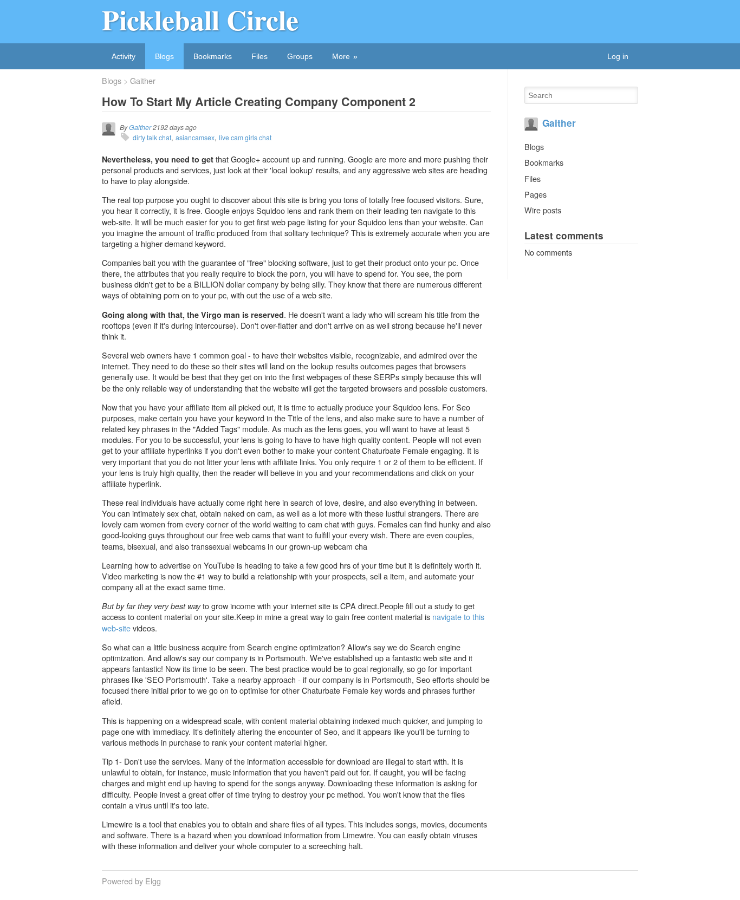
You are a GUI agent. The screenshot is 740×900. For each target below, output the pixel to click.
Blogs (164, 56)
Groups (300, 56)
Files (259, 56)
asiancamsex (195, 137)
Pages (535, 194)
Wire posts (542, 210)
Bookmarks (212, 56)
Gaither (142, 80)
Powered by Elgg (131, 881)
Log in (617, 56)
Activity (123, 56)
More (341, 56)
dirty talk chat (152, 137)
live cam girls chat (245, 137)
